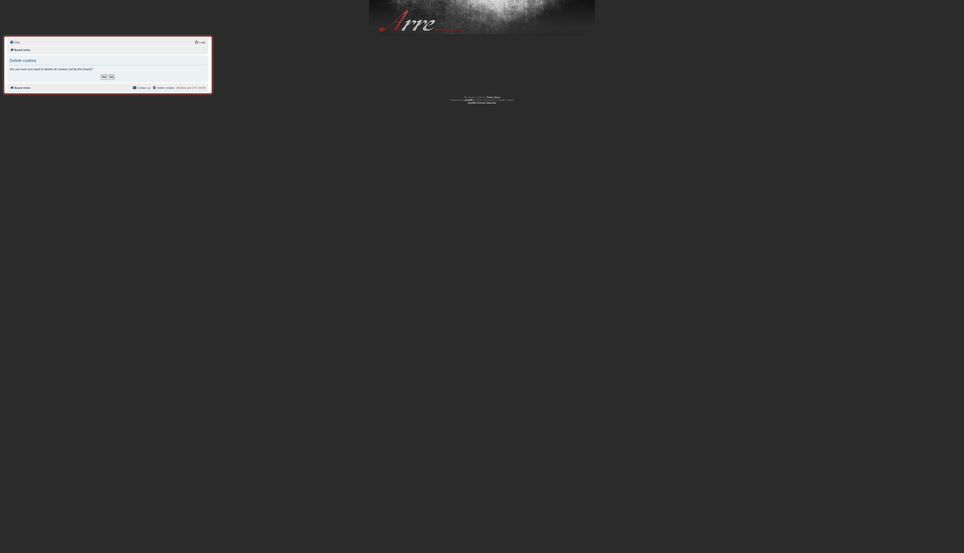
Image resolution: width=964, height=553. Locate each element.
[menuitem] (15, 42)
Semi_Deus (493, 97)
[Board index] (482, 17)
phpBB (469, 100)
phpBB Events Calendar (482, 102)
